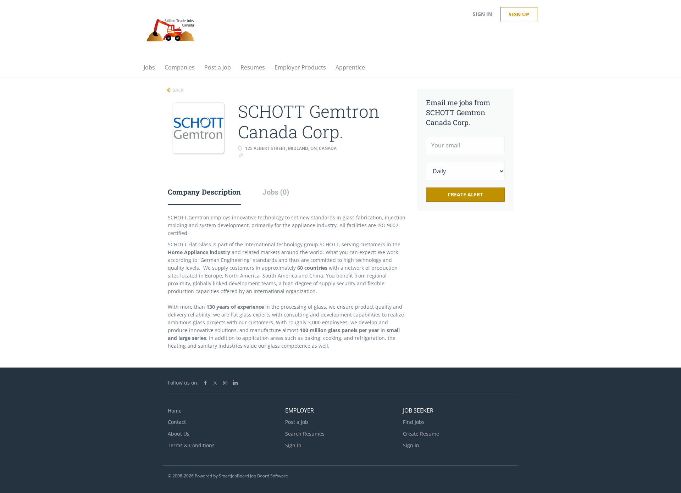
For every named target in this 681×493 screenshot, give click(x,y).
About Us (178, 433)
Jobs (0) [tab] (275, 191)
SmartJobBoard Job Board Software (253, 476)
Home (175, 410)
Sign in (482, 14)
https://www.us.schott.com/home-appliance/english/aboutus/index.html (279, 158)
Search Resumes (305, 433)
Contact (177, 422)
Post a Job (296, 422)
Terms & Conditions (191, 445)
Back (177, 90)
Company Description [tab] (204, 191)
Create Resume (421, 433)
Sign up (519, 14)
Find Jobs (414, 422)
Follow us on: (183, 382)
